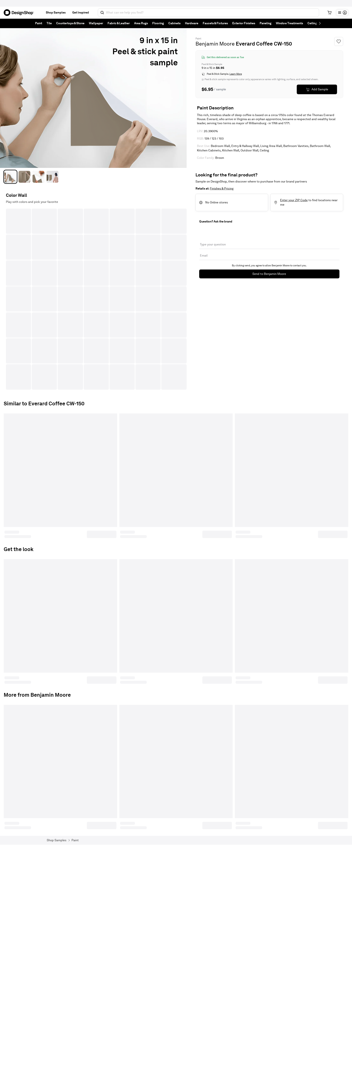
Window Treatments (289, 23)
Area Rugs (141, 23)
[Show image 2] (24, 177)
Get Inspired (80, 12)
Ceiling (312, 23)
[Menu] (342, 12)
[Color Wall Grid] (96, 299)
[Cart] (329, 12)
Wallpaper (96, 23)
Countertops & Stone (70, 23)
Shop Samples (56, 12)
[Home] (20, 12)
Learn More (235, 74)
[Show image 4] (52, 177)
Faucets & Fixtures (215, 23)
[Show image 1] (10, 177)
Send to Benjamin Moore (269, 274)
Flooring (158, 23)
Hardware (191, 23)
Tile (49, 23)
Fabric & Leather (119, 23)
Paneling (265, 23)
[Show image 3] (38, 177)
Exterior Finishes (243, 23)
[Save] (338, 41)
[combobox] (208, 12)
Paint (38, 23)
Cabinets (174, 23)
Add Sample (320, 89)
